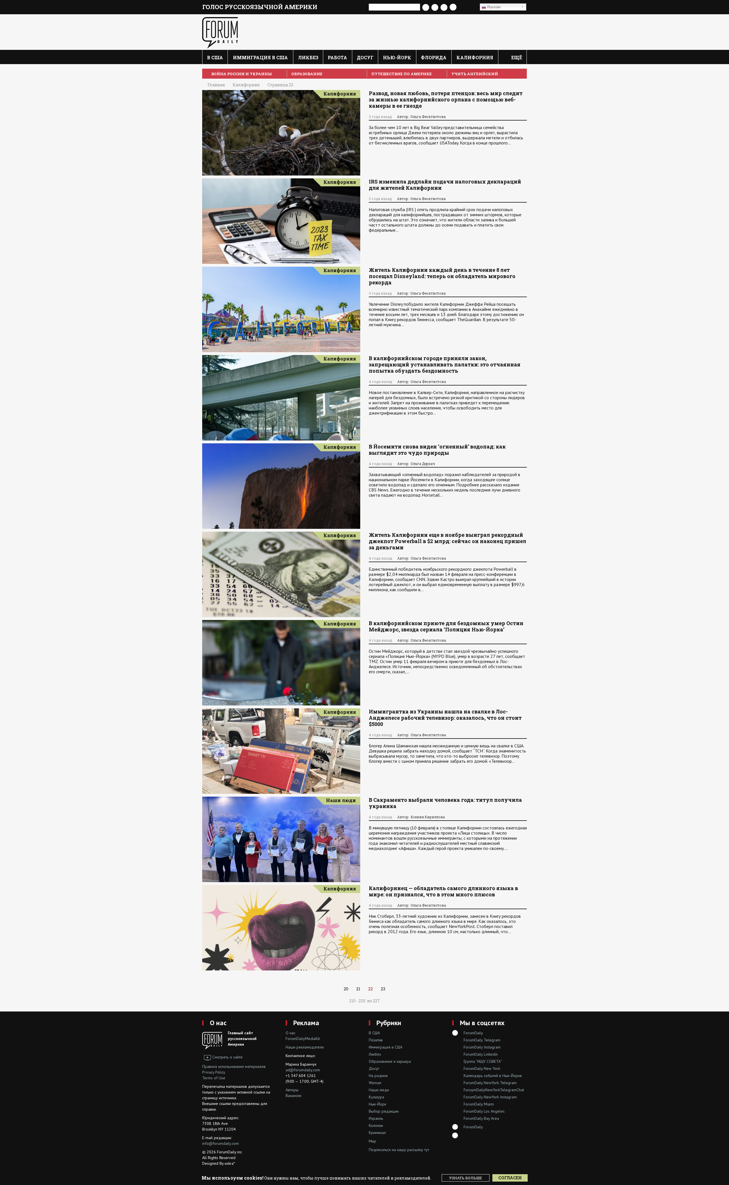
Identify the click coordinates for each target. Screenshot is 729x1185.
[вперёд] (334, 989)
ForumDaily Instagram (482, 1047)
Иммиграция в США (260, 57)
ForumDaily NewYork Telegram (490, 1082)
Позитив (376, 1040)
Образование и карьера (390, 1061)
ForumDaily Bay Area (481, 1118)
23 (383, 989)
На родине (378, 1075)
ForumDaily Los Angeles (484, 1111)
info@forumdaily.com (220, 1143)
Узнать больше (465, 1177)
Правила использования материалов (234, 1066)
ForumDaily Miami (479, 1104)
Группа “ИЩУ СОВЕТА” (483, 1061)
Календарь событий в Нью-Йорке (493, 1075)
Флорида (434, 57)
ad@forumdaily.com (303, 1069)
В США (215, 57)
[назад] (394, 989)
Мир (372, 1141)
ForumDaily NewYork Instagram (490, 1097)
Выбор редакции (384, 1111)
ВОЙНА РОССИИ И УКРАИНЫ (241, 73)
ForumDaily (473, 1032)
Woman (375, 1082)
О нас (218, 1022)
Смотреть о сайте (227, 1057)
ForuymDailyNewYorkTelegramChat (494, 1089)
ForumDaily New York (482, 1068)
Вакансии (293, 1095)
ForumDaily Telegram (482, 1040)
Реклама (306, 1022)
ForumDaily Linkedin (481, 1054)
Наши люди (341, 800)
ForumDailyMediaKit (303, 1038)
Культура (376, 1097)
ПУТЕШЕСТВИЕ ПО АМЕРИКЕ (401, 73)
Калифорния (474, 57)
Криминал (377, 1132)
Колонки (376, 1125)
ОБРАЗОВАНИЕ (306, 73)
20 (346, 989)
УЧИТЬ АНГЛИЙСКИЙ (474, 73)
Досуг (365, 57)
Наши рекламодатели (305, 1047)
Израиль (376, 1118)
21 (358, 989)
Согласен (510, 1177)
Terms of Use (213, 1077)
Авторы (292, 1089)
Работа (337, 57)
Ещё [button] (516, 57)
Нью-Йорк (397, 57)
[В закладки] (467, 7)
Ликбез (308, 57)
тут (426, 1149)
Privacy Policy (213, 1072)
